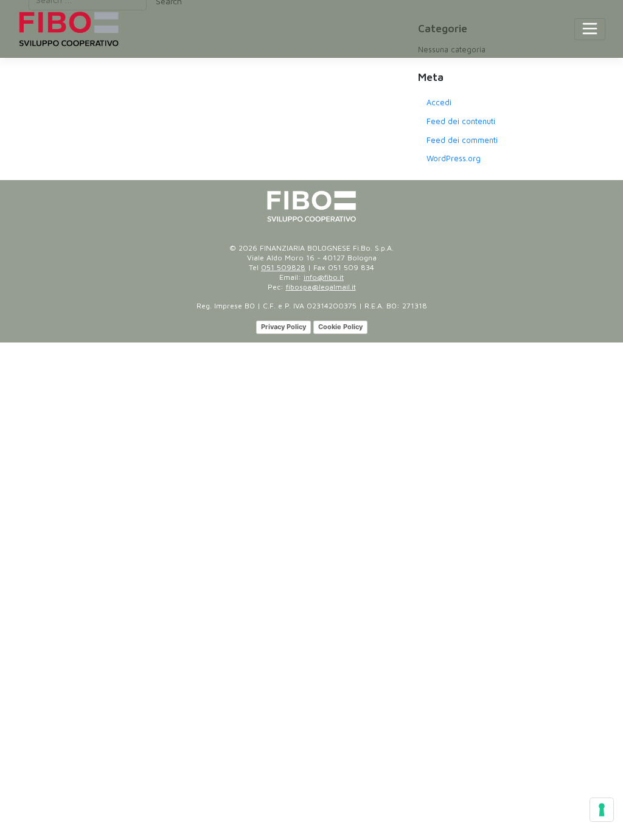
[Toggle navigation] (589, 29)
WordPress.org (453, 158)
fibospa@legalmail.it (321, 286)
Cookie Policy (340, 326)
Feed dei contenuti (460, 121)
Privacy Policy (283, 326)
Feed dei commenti (462, 140)
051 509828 (283, 267)
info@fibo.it (324, 277)
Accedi (438, 102)
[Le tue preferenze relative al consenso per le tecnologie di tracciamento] (601, 809)
